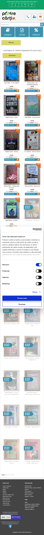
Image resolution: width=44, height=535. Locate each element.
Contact (27, 489)
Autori (4, 489)
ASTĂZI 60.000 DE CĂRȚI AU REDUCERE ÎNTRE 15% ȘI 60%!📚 (22, 1)
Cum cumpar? (28, 491)
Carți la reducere (7, 486)
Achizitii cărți (28, 486)
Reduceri (36, 35)
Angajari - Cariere (29, 496)
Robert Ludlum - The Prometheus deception (32, 83)
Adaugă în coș (9, 91)
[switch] (39, 271)
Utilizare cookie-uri (29, 509)
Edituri (4, 491)
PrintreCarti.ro (28, 532)
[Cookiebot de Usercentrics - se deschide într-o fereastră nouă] (33, 229)
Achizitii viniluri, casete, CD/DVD (33, 488)
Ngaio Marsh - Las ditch (11, 220)
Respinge (22, 304)
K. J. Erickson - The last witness (32, 151)
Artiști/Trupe (6, 503)
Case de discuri (6, 505)
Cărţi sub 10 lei (6, 501)
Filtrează (11, 42)
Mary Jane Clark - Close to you (32, 186)
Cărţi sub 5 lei (6, 498)
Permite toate (22, 298)
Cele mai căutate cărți (8, 494)
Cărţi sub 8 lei (6, 499)
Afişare (35, 292)
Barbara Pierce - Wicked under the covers (11, 187)
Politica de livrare (29, 493)
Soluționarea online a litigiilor (32, 504)
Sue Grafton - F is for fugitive (11, 83)
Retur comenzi (28, 494)
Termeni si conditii (29, 507)
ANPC (26, 502)
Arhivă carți (5, 488)
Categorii (7, 35)
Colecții (4, 493)
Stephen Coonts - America (11, 151)
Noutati (22, 35)
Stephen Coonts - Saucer (12, 117)
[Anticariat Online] (10, 527)
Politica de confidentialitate (31, 506)
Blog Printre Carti (7, 496)
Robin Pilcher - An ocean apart (32, 117)
